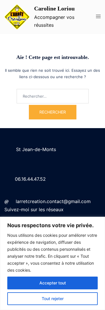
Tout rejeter (53, 298)
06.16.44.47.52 (30, 179)
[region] (52, 263)
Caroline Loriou (54, 8)
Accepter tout (52, 282)
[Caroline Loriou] (17, 17)
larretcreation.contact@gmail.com (53, 201)
